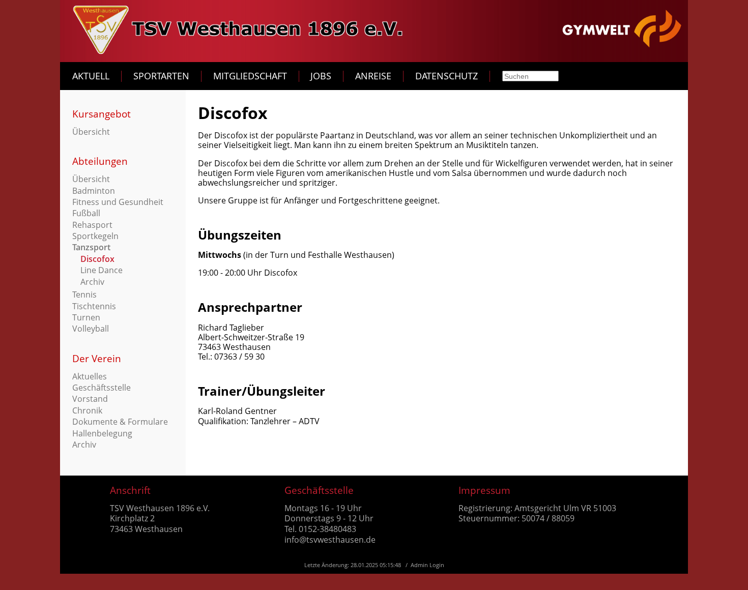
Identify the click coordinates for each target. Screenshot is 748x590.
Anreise (373, 76)
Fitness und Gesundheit (117, 202)
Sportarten (161, 76)
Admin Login (427, 565)
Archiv (92, 281)
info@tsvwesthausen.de (330, 539)
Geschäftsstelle (101, 387)
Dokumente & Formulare (120, 421)
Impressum (484, 490)
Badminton (93, 190)
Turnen (86, 317)
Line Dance (101, 270)
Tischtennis (94, 306)
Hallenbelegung (102, 433)
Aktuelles (89, 376)
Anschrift (130, 490)
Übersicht (91, 131)
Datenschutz (446, 76)
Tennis (84, 294)
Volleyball (90, 328)
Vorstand (90, 398)
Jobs (320, 76)
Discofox (97, 258)
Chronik (87, 410)
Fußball (86, 213)
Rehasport (92, 224)
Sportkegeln (95, 236)
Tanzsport (91, 247)
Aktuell (90, 76)
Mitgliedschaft (250, 76)
